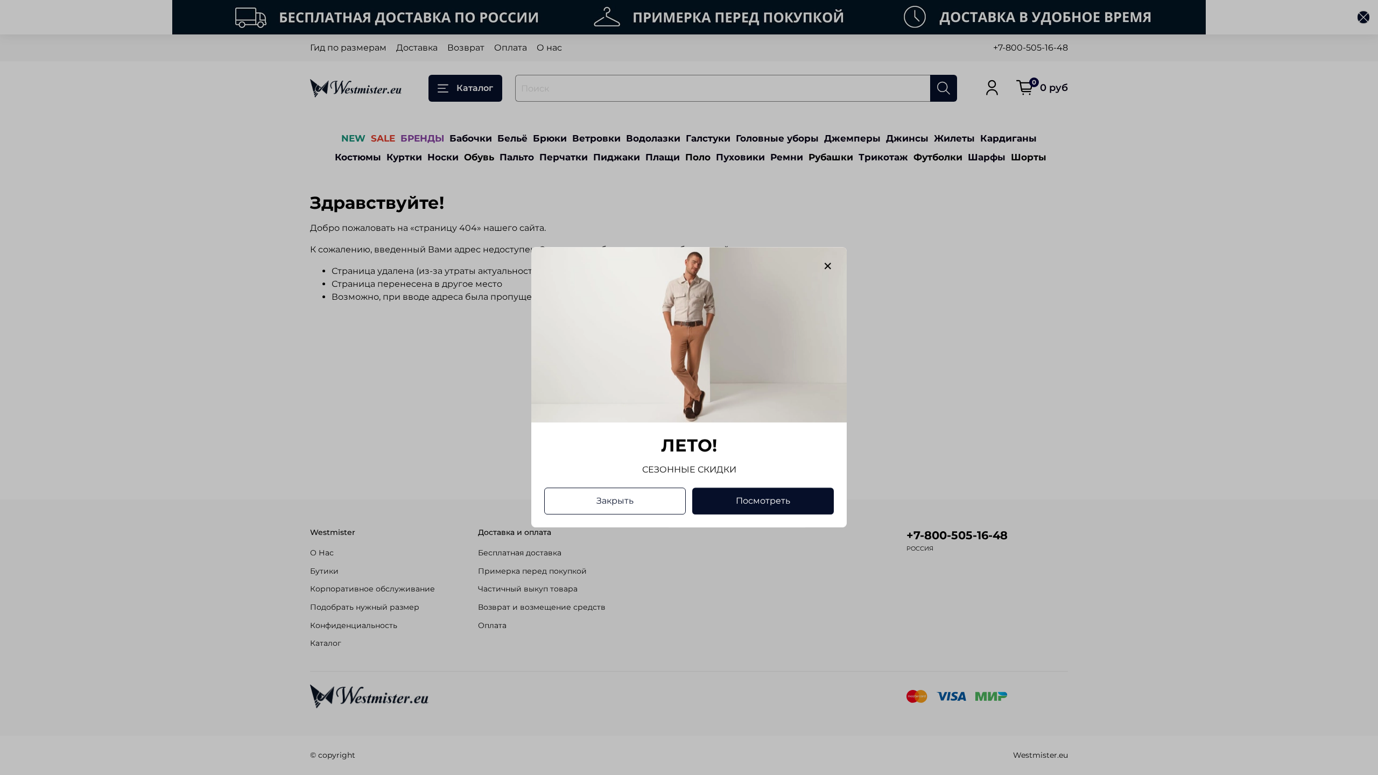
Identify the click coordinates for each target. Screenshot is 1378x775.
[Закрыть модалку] (828, 266)
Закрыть (615, 501)
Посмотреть (763, 501)
